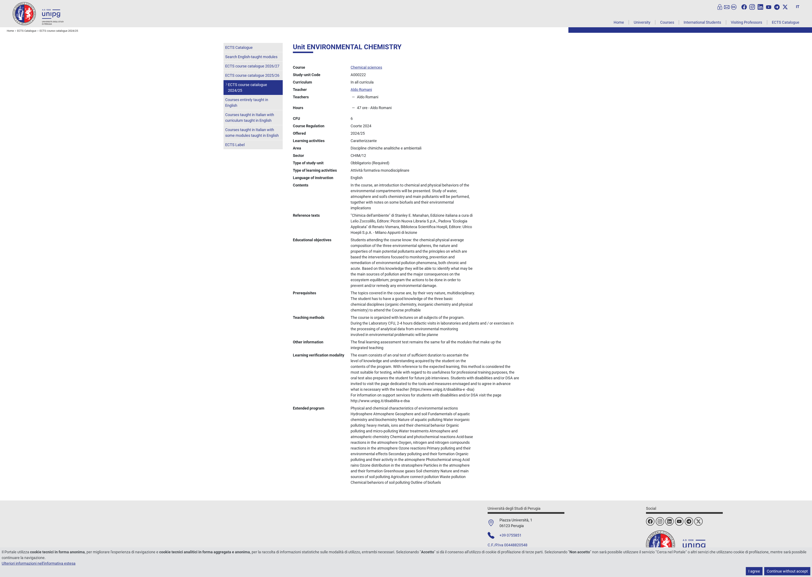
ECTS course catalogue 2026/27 (252, 66)
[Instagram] (752, 6)
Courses (667, 22)
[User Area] (720, 6)
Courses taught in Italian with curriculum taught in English (249, 117)
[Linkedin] (760, 6)
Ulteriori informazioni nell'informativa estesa (38, 563)
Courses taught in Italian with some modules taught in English (252, 132)
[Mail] (727, 6)
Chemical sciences (366, 67)
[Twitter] (785, 6)
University (642, 22)
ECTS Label (235, 145)
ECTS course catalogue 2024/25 (247, 87)
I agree (754, 571)
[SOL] (734, 6)
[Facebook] (744, 6)
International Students (702, 22)
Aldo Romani (361, 89)
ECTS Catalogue (785, 22)
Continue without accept (787, 571)
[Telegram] (777, 6)
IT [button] (797, 6)
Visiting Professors (746, 22)
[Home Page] (38, 13)
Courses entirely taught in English (246, 102)
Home (619, 22)
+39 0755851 (510, 535)
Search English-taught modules (251, 57)
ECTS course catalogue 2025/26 (252, 75)
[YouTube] (768, 6)
